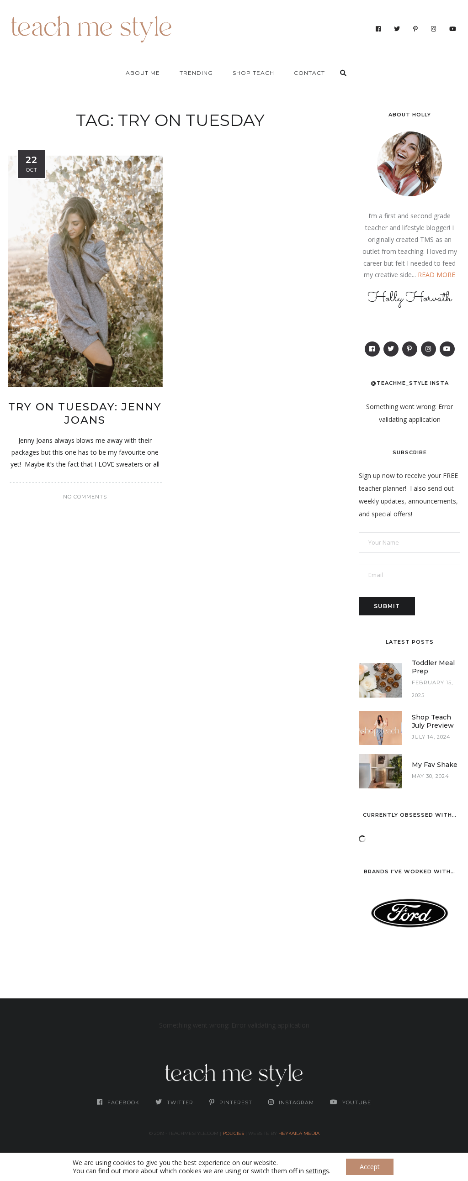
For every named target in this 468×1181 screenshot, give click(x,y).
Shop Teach (253, 72)
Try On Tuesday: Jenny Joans (85, 413)
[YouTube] (453, 28)
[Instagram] (433, 28)
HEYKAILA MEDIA (298, 1133)
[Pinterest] (415, 28)
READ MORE (436, 274)
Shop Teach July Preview (433, 721)
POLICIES (233, 1133)
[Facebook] (378, 28)
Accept (370, 1166)
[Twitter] (397, 28)
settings (317, 1171)
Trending (196, 72)
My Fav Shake (434, 765)
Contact (309, 72)
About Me (143, 72)
